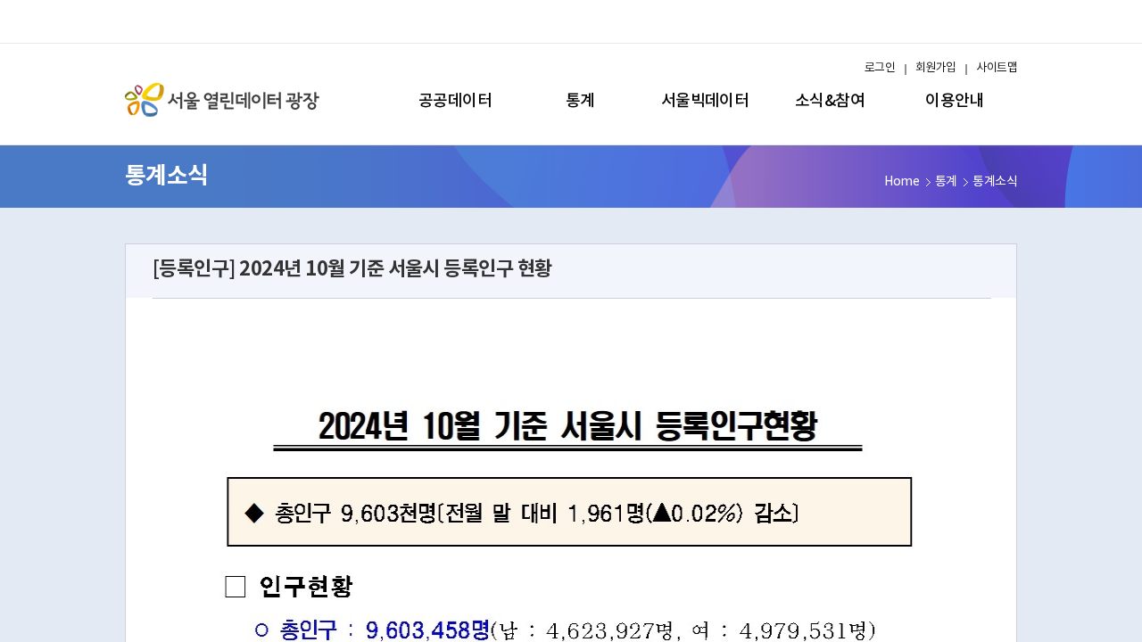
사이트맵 (996, 68)
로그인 (880, 68)
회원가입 (935, 68)
